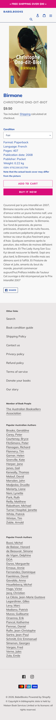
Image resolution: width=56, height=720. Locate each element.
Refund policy (15, 363)
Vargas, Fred (14, 647)
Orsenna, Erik (15, 618)
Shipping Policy (16, 336)
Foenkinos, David (17, 576)
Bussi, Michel (14, 542)
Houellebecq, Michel (19, 584)
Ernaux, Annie (15, 568)
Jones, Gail (13, 468)
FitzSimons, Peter (17, 443)
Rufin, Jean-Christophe (21, 630)
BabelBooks (13, 11)
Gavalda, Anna (16, 580)
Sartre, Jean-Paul (17, 635)
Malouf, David (15, 476)
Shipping (25, 114)
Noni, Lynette (14, 493)
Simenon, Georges (18, 643)
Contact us (13, 345)
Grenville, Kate (15, 459)
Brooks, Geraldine (17, 430)
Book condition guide (19, 327)
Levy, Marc (13, 605)
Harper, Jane (14, 464)
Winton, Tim (14, 518)
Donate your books (18, 380)
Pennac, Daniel (16, 626)
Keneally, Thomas (17, 472)
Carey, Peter (14, 434)
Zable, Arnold (15, 522)
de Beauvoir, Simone (19, 551)
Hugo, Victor (14, 588)
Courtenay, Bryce (17, 439)
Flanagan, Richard (18, 447)
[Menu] (50, 15)
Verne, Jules (13, 651)
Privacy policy (15, 354)
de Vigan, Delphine (18, 555)
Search (10, 318)
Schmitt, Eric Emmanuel (21, 639)
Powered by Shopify (39, 697)
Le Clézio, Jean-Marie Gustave (25, 597)
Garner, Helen (15, 455)
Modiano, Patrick (17, 609)
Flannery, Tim (15, 451)
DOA (9, 559)
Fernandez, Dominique (20, 572)
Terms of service (17, 371)
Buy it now (28, 191)
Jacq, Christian (15, 593)
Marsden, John (15, 480)
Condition (9, 129)
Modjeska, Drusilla (18, 485)
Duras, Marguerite (18, 563)
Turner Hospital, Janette (21, 510)
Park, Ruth (13, 497)
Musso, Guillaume (17, 614)
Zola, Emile (13, 655)
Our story (12, 389)
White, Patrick (15, 514)
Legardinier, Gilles (17, 601)
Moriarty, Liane (16, 489)
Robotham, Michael (18, 505)
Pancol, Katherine (17, 622)
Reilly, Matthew (16, 501)
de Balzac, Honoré (18, 547)
